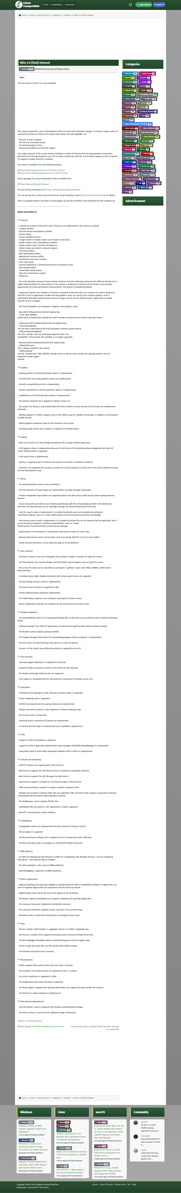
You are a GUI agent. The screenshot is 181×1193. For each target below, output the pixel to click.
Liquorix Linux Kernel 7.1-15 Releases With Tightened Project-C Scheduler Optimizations (71, 1137)
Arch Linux (130, 82)
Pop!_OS (129, 158)
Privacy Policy (120, 1184)
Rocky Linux (147, 166)
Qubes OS (130, 162)
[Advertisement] (90, 38)
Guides (143, 107)
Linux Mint (130, 132)
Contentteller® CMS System (38, 1187)
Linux (129, 120)
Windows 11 (26, 1140)
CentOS (144, 86)
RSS (128, 1184)
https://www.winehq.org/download (34, 184)
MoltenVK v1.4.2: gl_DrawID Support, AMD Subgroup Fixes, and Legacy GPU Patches (107, 1171)
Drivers (129, 94)
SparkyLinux (152, 179)
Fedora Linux (131, 99)
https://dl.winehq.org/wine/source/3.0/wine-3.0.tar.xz (42, 170)
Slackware (131, 175)
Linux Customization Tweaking (137, 124)
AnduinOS (144, 78)
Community (69, 4)
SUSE (129, 183)
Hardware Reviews (148, 111)
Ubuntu (154, 183)
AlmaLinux (130, 73)
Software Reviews (132, 179)
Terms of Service (106, 1184)
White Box (146, 187)
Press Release (146, 158)
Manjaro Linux (131, 145)
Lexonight (145, 1136)
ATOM (134, 1184)
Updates (130, 187)
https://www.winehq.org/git (94, 195)
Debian (146, 90)
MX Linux (129, 149)
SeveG (143, 1150)
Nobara (144, 149)
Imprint (95, 1184)
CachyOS (129, 86)
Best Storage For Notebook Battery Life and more (42, 1026)
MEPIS (147, 145)
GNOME (129, 107)
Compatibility (56, 4)
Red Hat (145, 162)
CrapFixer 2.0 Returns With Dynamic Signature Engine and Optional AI (32, 1129)
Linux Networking (149, 132)
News (22, 77)
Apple (101, 1122)
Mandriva (147, 141)
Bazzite (146, 82)
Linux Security (131, 137)
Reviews (130, 166)
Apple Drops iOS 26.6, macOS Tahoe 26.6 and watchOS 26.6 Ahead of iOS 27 (107, 1153)
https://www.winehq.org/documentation (63, 190)
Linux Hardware (150, 128)
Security (130, 170)
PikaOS (148, 153)
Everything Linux (148, 94)
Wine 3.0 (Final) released (31, 1021)
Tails (141, 183)
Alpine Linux (148, 73)
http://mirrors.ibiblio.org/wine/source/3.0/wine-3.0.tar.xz (44, 173)
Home (45, 4)
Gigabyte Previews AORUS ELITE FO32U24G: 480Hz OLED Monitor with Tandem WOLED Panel (33, 1165)
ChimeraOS (130, 90)
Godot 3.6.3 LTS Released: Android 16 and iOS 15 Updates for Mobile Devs (71, 1155)
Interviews (130, 116)
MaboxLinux (130, 141)
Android (129, 78)
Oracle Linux (131, 153)
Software (27, 69)
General (130, 103)
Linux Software (151, 137)
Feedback (149, 99)
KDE (145, 116)
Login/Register (144, 4)
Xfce (128, 191)
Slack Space (147, 170)
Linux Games (131, 128)
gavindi (144, 1122)
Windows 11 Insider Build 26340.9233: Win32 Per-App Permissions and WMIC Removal (33, 1147)
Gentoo (145, 103)
